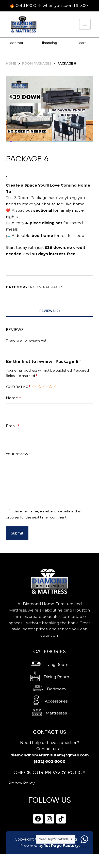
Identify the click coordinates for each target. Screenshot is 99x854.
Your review (18, 453)
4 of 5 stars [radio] (50, 387)
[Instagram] (49, 819)
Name (13, 397)
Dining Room (56, 676)
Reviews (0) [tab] (49, 311)
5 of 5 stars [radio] (56, 387)
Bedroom (56, 689)
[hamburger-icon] (85, 24)
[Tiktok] (61, 819)
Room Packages (46, 287)
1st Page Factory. (62, 845)
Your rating (18, 387)
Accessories (56, 701)
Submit (17, 533)
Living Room (56, 664)
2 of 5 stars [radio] (39, 387)
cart (82, 43)
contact (16, 43)
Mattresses (56, 713)
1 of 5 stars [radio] (34, 387)
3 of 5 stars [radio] (45, 387)
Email (12, 425)
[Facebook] (38, 819)
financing (49, 43)
